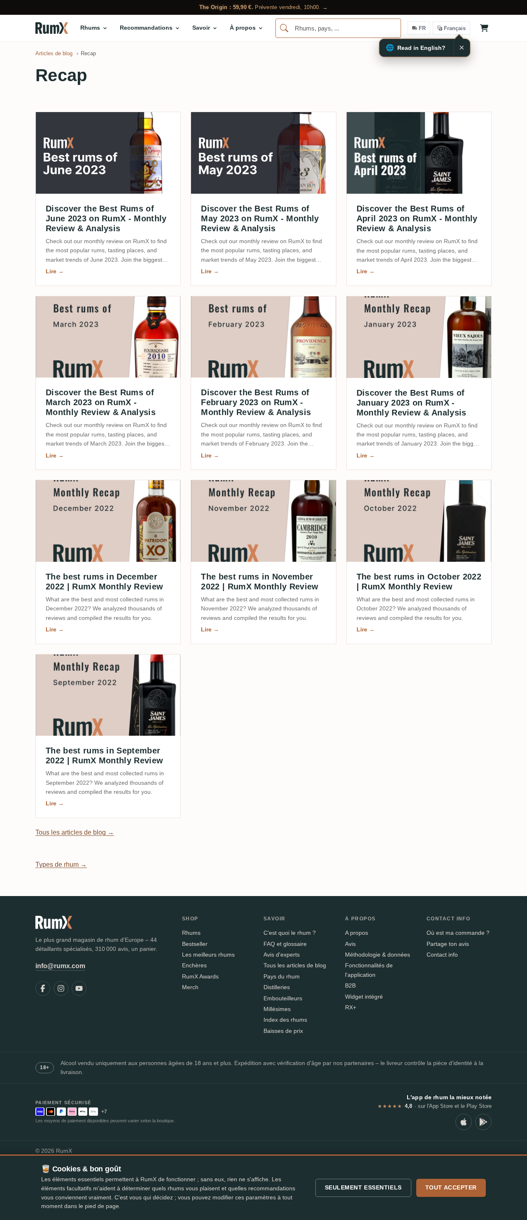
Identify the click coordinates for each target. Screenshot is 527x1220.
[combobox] (338, 28)
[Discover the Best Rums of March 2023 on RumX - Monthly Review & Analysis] (108, 337)
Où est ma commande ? (458, 932)
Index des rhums (285, 1019)
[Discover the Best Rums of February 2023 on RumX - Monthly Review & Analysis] (263, 337)
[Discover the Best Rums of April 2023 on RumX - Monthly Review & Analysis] (419, 153)
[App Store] (463, 1122)
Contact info (442, 954)
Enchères (194, 965)
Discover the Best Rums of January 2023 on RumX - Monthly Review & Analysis (411, 402)
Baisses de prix (283, 1031)
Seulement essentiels (363, 1187)
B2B (350, 985)
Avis (350, 944)
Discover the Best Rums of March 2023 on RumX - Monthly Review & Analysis (101, 402)
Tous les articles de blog (295, 965)
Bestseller (195, 944)
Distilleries (277, 987)
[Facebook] (42, 988)
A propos (356, 932)
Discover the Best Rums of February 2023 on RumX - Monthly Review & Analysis (256, 402)
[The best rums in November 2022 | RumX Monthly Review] (263, 521)
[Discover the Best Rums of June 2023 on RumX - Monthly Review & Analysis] (108, 153)
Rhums (191, 932)
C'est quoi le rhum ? (290, 932)
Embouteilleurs (283, 998)
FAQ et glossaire (285, 944)
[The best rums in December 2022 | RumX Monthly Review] (108, 521)
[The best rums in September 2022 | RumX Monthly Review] (108, 695)
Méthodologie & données (377, 954)
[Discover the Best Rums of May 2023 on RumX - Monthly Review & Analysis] (263, 153)
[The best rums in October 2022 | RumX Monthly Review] (419, 521)
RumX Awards (200, 976)
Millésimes (277, 1009)
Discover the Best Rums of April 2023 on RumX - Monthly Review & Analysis (417, 218)
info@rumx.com (60, 965)
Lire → (55, 271)
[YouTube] (79, 988)
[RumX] (51, 28)
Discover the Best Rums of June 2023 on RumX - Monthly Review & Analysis (106, 218)
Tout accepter (451, 1187)
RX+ (350, 1007)
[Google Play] (483, 1122)
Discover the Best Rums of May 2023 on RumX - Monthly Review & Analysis (260, 218)
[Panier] (484, 28)
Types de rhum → (61, 864)
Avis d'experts (282, 954)
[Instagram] (61, 988)
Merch (190, 987)
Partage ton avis (448, 944)
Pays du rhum (282, 976)
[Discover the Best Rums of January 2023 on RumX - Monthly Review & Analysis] (419, 337)
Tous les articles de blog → (74, 832)
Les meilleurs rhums (208, 954)
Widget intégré (364, 996)
